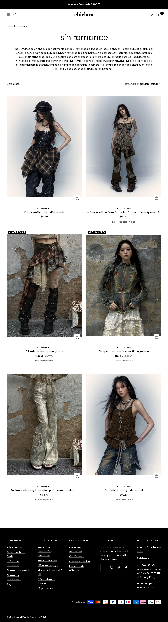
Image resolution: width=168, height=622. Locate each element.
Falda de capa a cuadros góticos (44, 351)
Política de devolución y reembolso (45, 551)
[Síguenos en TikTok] (126, 567)
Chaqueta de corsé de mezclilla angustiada (124, 351)
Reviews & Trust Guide (16, 554)
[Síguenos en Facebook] (104, 567)
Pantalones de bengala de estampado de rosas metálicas (44, 490)
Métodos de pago (48, 565)
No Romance (44, 208)
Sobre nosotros (15, 547)
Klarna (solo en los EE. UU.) (50, 572)
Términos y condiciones (14, 577)
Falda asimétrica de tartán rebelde (44, 212)
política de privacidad (13, 563)
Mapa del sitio (46, 588)
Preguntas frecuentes (75, 549)
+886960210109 (145, 587)
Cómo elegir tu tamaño (46, 581)
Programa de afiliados (76, 568)
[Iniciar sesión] (152, 14)
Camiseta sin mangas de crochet (123, 490)
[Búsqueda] (14, 14)
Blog (9, 584)
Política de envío (47, 560)
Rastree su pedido (79, 561)
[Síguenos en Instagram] (111, 567)
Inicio (9, 26)
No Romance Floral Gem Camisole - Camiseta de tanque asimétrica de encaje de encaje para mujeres (123, 212)
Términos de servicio (18, 570)
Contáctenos (76, 556)
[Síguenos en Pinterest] (119, 567)
